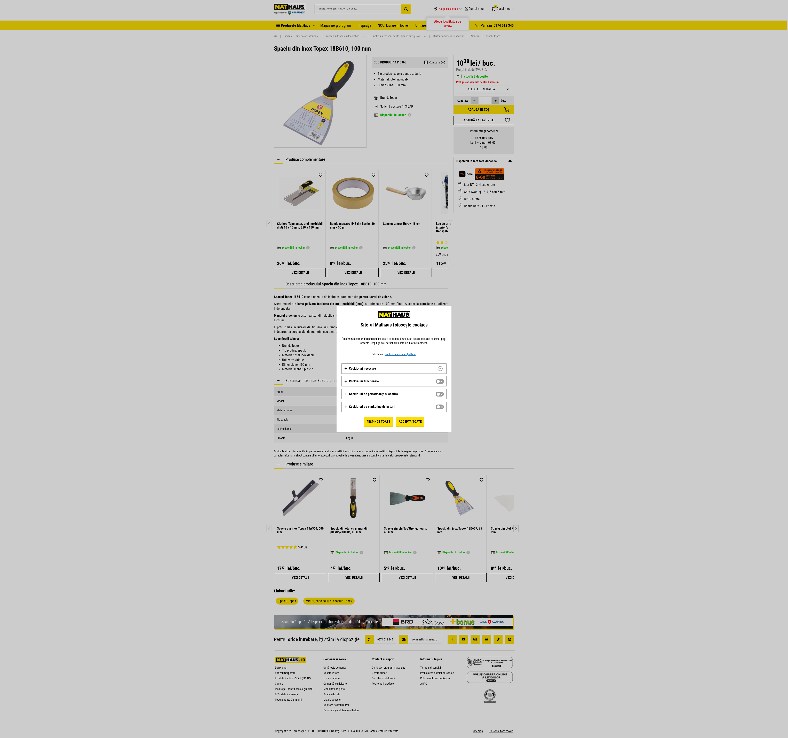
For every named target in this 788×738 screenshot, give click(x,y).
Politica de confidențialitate (400, 354)
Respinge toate (378, 422)
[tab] (394, 369)
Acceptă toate (410, 422)
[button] (360, 368)
